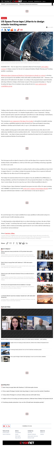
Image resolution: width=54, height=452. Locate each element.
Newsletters (18, 432)
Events (16, 434)
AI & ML (25, 1)
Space (44, 1)
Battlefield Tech (37, 1)
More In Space (5, 248)
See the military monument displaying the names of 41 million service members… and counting (23, 339)
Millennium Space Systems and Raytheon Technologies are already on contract (23, 75)
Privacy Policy (6, 432)
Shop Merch (18, 438)
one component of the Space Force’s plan (21, 121)
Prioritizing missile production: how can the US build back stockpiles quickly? (26, 349)
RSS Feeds (17, 436)
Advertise (30, 432)
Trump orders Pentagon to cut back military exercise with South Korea (21, 395)
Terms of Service (6, 434)
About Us (42, 432)
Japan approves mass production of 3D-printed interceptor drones (16, 252)
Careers (42, 434)
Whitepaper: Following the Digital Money (28, 4)
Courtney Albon (7, 27)
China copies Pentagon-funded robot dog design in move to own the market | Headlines (28, 356)
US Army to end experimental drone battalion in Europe (16, 284)
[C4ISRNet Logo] (17, 1)
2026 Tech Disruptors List (12, 4)
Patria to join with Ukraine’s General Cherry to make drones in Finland (17, 274)
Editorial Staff (31, 438)
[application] (27, 323)
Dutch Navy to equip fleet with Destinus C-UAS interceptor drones (16, 263)
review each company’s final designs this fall (35, 188)
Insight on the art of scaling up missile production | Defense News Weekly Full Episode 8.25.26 (29, 342)
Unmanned (30, 1)
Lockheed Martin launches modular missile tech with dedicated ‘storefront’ (18, 296)
